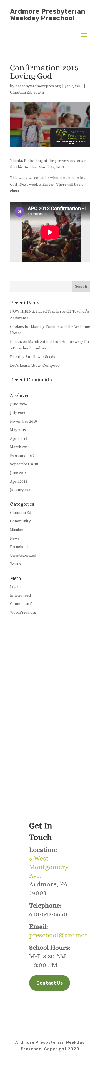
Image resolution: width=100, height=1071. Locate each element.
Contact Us (49, 983)
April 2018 (18, 481)
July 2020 (18, 412)
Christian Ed (20, 92)
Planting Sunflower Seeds (32, 356)
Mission (16, 529)
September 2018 (24, 464)
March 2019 (20, 447)
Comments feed (24, 603)
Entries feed (20, 595)
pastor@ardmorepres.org (38, 86)
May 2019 (18, 430)
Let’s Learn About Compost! (35, 365)
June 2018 (18, 472)
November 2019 (23, 421)
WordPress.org (23, 612)
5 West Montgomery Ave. (49, 866)
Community (20, 521)
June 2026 (18, 404)
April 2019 (18, 438)
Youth (38, 92)
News (15, 538)
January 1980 (21, 489)
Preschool (19, 546)
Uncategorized (23, 555)
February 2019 (22, 455)
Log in (15, 586)
